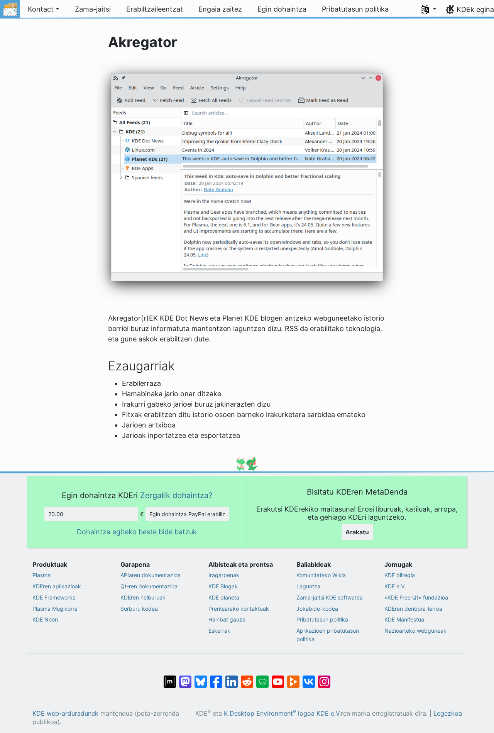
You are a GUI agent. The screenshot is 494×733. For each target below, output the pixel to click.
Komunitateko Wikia (321, 575)
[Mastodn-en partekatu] (185, 677)
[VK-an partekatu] (309, 677)
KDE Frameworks (53, 597)
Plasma (41, 575)
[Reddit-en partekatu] (247, 677)
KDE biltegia (399, 575)
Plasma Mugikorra (55, 608)
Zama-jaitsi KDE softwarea (329, 597)
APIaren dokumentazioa (150, 575)
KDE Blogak (223, 586)
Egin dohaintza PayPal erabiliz (187, 514)
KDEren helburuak (143, 597)
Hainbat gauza (226, 619)
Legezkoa (447, 713)
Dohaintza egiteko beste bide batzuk (137, 532)
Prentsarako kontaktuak (238, 608)
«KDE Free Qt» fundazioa (416, 597)
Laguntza (308, 586)
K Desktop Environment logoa (269, 713)
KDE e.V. (395, 586)
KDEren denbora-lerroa (413, 608)
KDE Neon (45, 619)
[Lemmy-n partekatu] (262, 677)
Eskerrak (219, 630)
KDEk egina (475, 9)
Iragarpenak (223, 575)
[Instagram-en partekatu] (324, 677)
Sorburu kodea (139, 608)
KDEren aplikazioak (56, 586)
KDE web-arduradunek (65, 713)
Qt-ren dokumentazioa (149, 586)
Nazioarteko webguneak (415, 630)
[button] (428, 9)
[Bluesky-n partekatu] (201, 677)
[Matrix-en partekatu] (170, 677)
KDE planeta (223, 597)
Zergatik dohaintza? (176, 495)
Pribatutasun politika (322, 619)
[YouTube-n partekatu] (278, 677)
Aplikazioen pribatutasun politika (327, 634)
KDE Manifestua (404, 619)
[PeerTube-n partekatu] (293, 677)
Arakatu (357, 532)
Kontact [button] (41, 9)
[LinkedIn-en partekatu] (231, 677)
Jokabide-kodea (317, 608)
